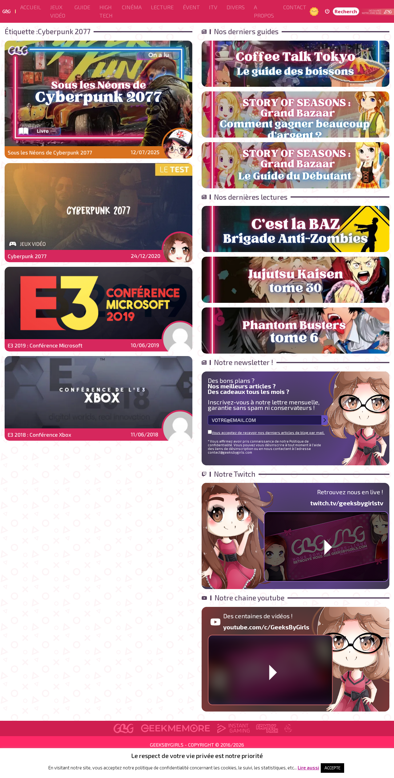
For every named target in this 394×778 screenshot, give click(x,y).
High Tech (106, 11)
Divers (236, 7)
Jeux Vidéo (57, 11)
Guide (82, 7)
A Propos (264, 11)
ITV (213, 7)
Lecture (162, 7)
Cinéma (132, 7)
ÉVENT (191, 7)
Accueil (30, 7)
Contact (294, 7)
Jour (315, 11)
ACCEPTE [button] (332, 767)
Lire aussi (308, 767)
